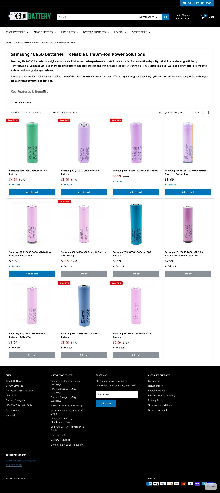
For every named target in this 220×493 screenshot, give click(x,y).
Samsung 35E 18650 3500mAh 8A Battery (135, 170)
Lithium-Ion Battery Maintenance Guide (61, 420)
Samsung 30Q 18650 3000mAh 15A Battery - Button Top (28, 335)
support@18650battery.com (21, 460)
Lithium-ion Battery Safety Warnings (65, 383)
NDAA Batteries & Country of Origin (67, 412)
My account (182, 18)
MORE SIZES (68, 32)
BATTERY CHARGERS (94, 32)
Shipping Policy (156, 390)
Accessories (12, 410)
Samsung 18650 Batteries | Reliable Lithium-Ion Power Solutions (45, 42)
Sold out (84, 273)
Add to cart (32, 192)
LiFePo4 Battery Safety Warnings (63, 391)
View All (10, 415)
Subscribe (105, 403)
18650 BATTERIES (15, 32)
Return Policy (155, 385)
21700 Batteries (14, 385)
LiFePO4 (118, 32)
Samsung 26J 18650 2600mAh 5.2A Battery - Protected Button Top (184, 254)
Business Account (157, 410)
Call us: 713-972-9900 (199, 3)
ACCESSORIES (139, 32)
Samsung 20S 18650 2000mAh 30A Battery (132, 254)
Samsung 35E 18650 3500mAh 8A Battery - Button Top (83, 254)
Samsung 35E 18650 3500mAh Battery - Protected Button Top (186, 172)
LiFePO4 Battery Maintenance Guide (67, 428)
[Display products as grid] (203, 112)
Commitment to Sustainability (67, 444)
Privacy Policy (156, 400)
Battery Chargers (15, 400)
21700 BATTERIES (43, 32)
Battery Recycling (60, 439)
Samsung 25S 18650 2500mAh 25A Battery (80, 335)
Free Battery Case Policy (161, 395)
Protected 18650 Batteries (20, 390)
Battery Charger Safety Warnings (63, 399)
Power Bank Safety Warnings (67, 405)
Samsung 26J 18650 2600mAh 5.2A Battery (132, 335)
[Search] (165, 17)
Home (9, 42)
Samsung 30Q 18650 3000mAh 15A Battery (80, 172)
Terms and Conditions (160, 405)
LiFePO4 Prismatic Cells (19, 405)
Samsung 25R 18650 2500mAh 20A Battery (28, 172)
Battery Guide (58, 435)
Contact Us (154, 381)
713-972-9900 (14, 465)
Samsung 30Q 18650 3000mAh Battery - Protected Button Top (31, 254)
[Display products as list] (208, 112)
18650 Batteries (14, 381)
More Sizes (12, 395)
